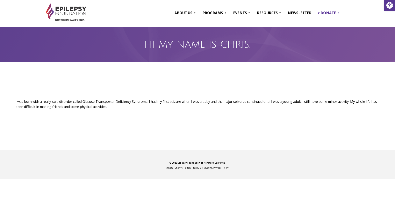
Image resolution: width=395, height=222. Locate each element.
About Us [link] (183, 12)
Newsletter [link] (299, 12)
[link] (389, 5)
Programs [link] (212, 12)
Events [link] (240, 12)
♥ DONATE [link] (327, 12)
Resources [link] (267, 12)
